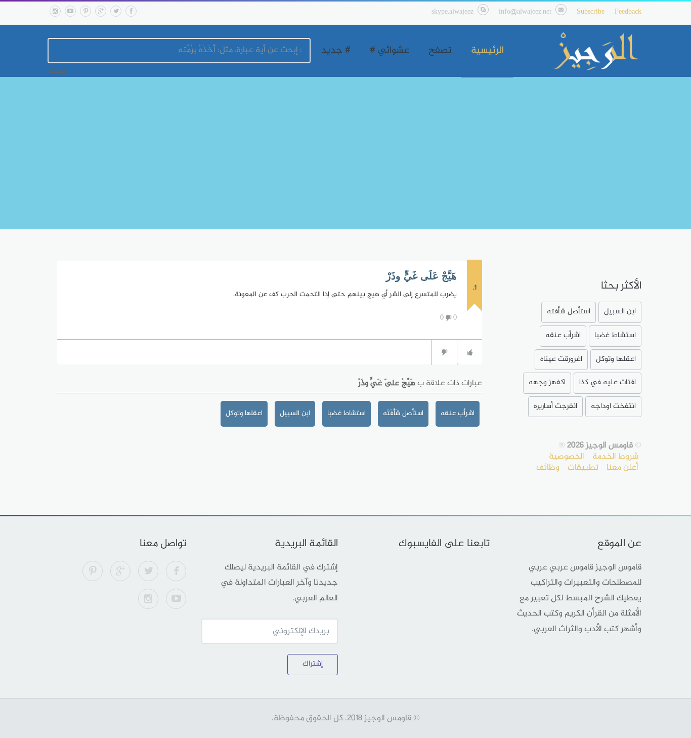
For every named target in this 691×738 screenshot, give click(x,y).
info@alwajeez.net (525, 12)
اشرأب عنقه (457, 413)
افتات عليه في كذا (607, 382)
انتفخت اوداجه (613, 406)
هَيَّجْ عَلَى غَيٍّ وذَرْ (421, 275)
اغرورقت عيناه (561, 359)
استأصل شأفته (568, 311)
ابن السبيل (295, 413)
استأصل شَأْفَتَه (403, 413)
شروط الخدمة (615, 456)
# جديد (336, 51)
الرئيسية (487, 51)
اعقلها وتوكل (244, 413)
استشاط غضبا (346, 413)
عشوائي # (389, 51)
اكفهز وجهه (547, 382)
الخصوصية (566, 456)
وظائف (547, 468)
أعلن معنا (622, 468)
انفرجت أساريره (555, 406)
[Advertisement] (345, 153)
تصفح (440, 51)
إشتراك (313, 664)
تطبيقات (583, 468)
